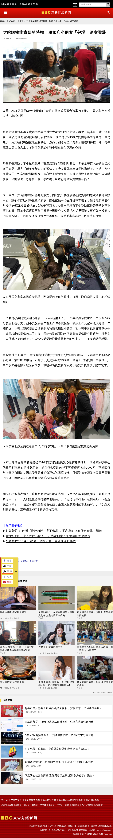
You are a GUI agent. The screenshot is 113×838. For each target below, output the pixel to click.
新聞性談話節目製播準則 (71, 800)
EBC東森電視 (9, 4)
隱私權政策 (107, 826)
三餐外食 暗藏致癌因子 (50, 647)
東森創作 (99, 805)
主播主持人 (16, 800)
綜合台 (26, 805)
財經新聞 (11, 21)
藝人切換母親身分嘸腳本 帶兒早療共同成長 (95, 614)
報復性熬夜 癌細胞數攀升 (13, 612)
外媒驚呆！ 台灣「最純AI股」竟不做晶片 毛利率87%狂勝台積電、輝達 (54, 530)
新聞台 (18, 805)
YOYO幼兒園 (87, 805)
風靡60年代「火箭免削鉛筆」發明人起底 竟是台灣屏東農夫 (56, 614)
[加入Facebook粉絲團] (7, 578)
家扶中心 (34, 561)
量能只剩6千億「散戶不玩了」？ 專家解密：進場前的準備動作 (48, 536)
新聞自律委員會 (32, 800)
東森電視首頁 (7, 805)
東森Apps (24, 4)
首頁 (2, 21)
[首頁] (56, 12)
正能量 (21, 21)
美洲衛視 (75, 805)
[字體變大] (7, 567)
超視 (67, 805)
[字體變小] (7, 573)
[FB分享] (7, 562)
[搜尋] (107, 15)
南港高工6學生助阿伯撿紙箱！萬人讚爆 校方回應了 (95, 648)
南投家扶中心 (95, 296)
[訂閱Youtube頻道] (7, 583)
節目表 (4, 800)
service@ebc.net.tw (104, 830)
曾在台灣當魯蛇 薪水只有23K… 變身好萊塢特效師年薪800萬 (18, 648)
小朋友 (24, 561)
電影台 (51, 805)
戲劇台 (35, 805)
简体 (35, 4)
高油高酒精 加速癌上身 (12, 682)
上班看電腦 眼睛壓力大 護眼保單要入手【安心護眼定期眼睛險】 (56, 683)
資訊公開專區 (92, 800)
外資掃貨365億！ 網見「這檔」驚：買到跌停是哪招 (41, 541)
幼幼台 (43, 805)
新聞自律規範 (49, 800)
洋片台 (60, 805)
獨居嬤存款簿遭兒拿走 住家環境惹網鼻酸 (95, 683)
